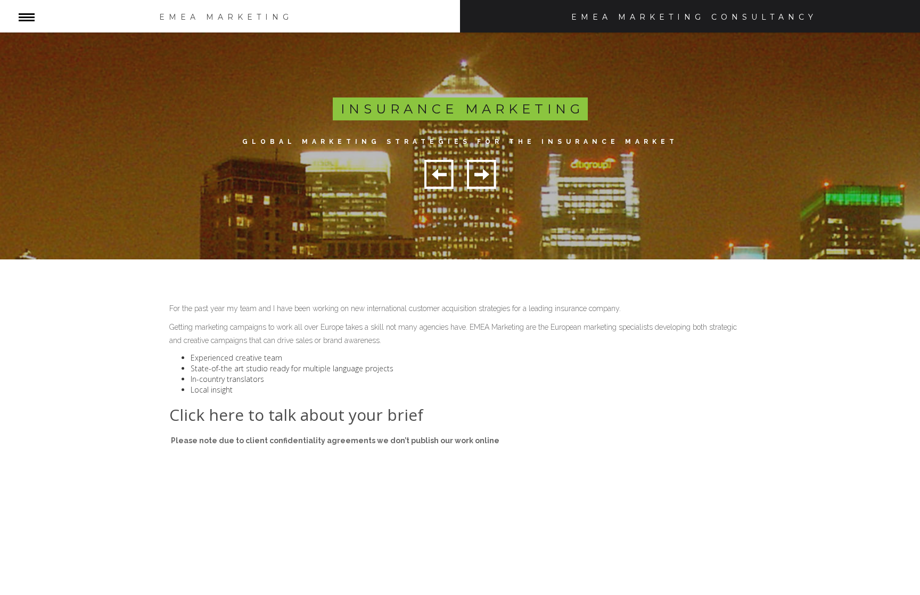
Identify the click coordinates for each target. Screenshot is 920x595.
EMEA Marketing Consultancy (694, 17)
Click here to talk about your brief (296, 415)
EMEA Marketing (226, 17)
